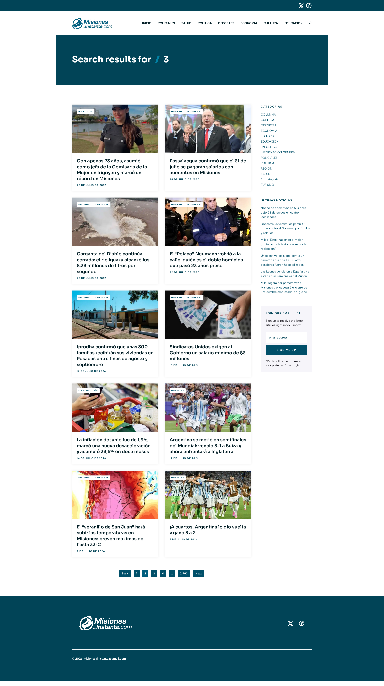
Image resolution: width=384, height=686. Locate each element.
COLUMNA (268, 114)
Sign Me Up (286, 350)
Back (125, 573)
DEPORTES (226, 23)
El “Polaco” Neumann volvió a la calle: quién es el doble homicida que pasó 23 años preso (206, 259)
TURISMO (267, 185)
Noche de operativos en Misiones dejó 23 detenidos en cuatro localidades (283, 212)
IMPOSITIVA (269, 147)
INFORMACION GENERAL (186, 111)
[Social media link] (299, 5)
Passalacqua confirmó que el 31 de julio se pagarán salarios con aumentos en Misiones (208, 166)
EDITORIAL (268, 136)
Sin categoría (88, 390)
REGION (266, 168)
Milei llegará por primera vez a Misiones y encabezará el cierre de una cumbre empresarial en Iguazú (284, 287)
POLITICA (205, 23)
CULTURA (271, 23)
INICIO (146, 23)
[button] (309, 23)
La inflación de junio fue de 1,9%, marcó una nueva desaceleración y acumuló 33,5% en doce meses (114, 445)
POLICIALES (166, 23)
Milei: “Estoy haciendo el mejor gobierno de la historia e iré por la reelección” (283, 244)
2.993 (184, 573)
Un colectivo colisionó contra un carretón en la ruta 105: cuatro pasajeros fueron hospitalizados (282, 260)
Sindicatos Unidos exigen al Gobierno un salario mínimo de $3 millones (208, 352)
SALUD (186, 23)
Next (199, 573)
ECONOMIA (249, 23)
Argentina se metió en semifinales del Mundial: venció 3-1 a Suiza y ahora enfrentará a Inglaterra (208, 445)
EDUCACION (293, 23)
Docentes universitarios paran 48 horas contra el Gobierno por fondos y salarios (285, 228)
